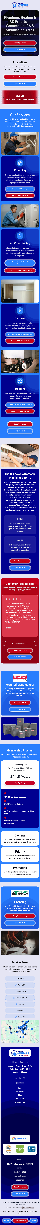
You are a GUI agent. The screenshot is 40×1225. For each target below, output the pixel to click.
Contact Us (20, 1102)
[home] (20, 5)
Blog (20, 1095)
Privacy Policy (6, 1211)
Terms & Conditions (17, 1211)
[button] (33, 1221)
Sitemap (20, 1213)
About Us (20, 1099)
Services (20, 1091)
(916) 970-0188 (20, 1172)
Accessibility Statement (30, 1211)
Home (20, 1088)
